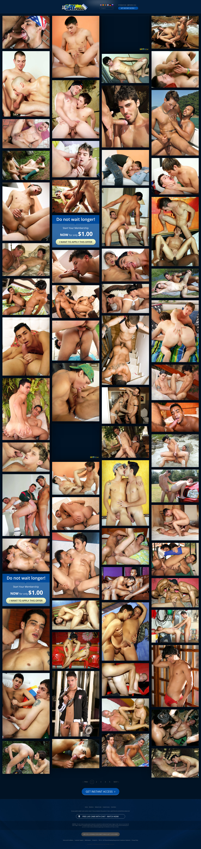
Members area (132, 5)
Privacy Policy (135, 840)
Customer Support (79, 840)
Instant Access (106, 807)
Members (91, 807)
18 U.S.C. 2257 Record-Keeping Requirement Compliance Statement (114, 840)
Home (86, 807)
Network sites (123, 5)
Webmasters (88, 840)
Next (116, 782)
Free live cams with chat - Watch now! (100, 816)
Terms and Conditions (68, 840)
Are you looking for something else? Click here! (100, 834)
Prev (86, 782)
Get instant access (127, 8)
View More (113, 807)
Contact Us (94, 840)
